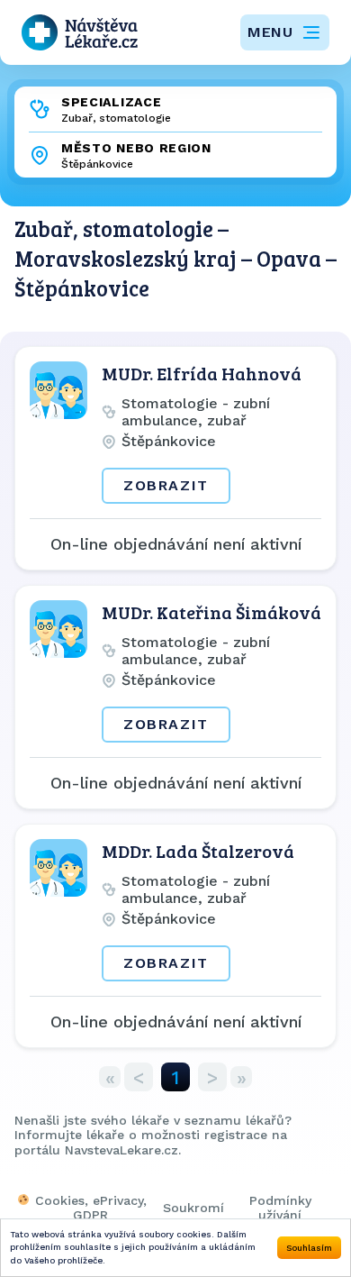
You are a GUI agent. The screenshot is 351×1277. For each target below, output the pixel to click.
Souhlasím (309, 1248)
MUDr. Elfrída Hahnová (202, 373)
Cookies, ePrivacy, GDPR (91, 1207)
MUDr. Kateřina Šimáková (211, 612)
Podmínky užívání (280, 1207)
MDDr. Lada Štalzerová (198, 850)
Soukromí (193, 1207)
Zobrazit (166, 485)
